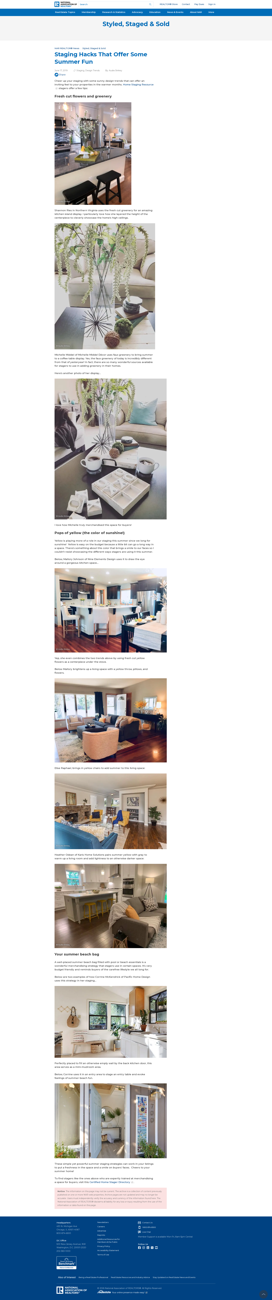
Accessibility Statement (108, 1250)
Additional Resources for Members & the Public (108, 1240)
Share (62, 74)
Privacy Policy (103, 1246)
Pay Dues (199, 4)
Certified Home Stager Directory (110, 1182)
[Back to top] (263, 1294)
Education (155, 12)
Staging (80, 70)
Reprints (101, 1235)
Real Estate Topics (65, 12)
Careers (101, 1226)
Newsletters (103, 1222)
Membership (89, 12)
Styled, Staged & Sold (136, 24)
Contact (186, 4)
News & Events (175, 12)
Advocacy (137, 12)
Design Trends (92, 70)
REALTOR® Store (169, 4)
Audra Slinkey (115, 70)
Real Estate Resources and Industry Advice (130, 1277)
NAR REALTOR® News (67, 48)
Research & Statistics (113, 12)
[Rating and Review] (66, 1268)
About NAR (196, 12)
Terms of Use (103, 1254)
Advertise (101, 1231)
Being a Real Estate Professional (93, 1277)
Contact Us (147, 1222)
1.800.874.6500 (149, 1227)
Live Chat (146, 1232)
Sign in (211, 4)
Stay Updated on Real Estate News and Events (174, 1277)
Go (150, 4)
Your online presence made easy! (129, 1292)
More (211, 12)
